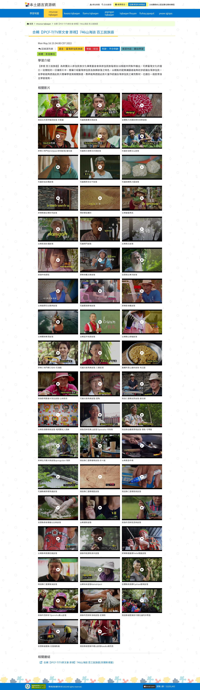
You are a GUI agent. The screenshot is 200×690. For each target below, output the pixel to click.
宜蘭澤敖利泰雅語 (137, 4)
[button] (58, 107)
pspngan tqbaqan (109, 13)
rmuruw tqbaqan (53, 13)
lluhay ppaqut (146, 13)
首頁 (31, 23)
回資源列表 (47, 49)
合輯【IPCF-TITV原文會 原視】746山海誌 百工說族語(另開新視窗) (79, 662)
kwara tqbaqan (72, 13)
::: (88, 3)
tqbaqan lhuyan (128, 13)
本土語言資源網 (43, 4)
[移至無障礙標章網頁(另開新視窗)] (39, 686)
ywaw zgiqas (165, 13)
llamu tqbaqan (90, 13)
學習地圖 (34, 13)
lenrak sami (150, 686)
